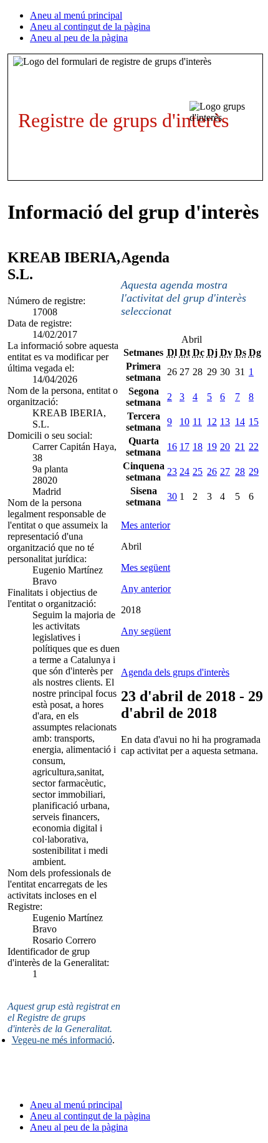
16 (172, 446)
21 (240, 446)
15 (254, 421)
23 (172, 471)
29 (254, 471)
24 (184, 471)
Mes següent (145, 567)
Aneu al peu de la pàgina (79, 37)
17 (184, 446)
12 (212, 421)
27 (225, 471)
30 (172, 496)
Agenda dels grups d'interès (175, 672)
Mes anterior (145, 525)
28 (240, 471)
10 (184, 421)
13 (225, 421)
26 (212, 471)
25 (198, 471)
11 (197, 421)
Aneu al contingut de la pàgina (90, 26)
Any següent (146, 631)
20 (225, 446)
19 (212, 446)
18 (198, 446)
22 (254, 446)
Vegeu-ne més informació (62, 1040)
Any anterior (146, 588)
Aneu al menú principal (76, 15)
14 (240, 421)
